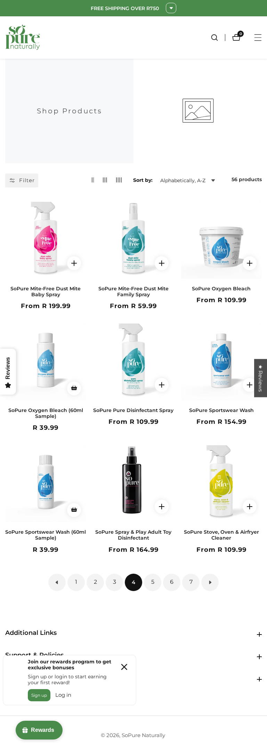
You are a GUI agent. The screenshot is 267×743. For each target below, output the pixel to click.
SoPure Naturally (143, 735)
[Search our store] (218, 37)
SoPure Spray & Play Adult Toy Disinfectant (133, 535)
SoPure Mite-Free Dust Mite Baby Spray (45, 292)
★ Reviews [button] (260, 377)
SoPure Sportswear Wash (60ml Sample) (45, 535)
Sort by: (143, 180)
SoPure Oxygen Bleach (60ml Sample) (45, 413)
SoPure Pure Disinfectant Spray (133, 410)
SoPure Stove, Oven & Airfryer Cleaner (221, 535)
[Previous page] (57, 582)
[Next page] (210, 582)
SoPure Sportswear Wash (221, 410)
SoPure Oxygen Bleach (221, 289)
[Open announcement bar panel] (171, 8)
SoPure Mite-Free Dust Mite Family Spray (133, 292)
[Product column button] (93, 180)
